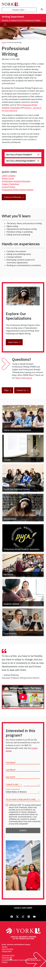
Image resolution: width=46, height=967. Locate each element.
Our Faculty (8, 574)
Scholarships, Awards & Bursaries (16, 181)
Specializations (10, 518)
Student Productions (10, 184)
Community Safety (8, 955)
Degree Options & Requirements (17, 430)
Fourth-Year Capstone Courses (17, 489)
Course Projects (8, 187)
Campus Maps (7, 951)
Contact (4, 947)
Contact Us (22, 390)
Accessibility (6, 960)
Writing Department (13, 16)
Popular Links (18, 10)
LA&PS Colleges (8, 175)
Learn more (13, 342)
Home (4, 42)
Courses (7, 459)
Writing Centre (8, 178)
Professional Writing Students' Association (21, 549)
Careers (4, 962)
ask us (29, 378)
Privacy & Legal (7, 958)
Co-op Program (10, 633)
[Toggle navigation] (5, 24)
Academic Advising (11, 604)
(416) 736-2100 (7, 949)
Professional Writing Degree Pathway (17, 189)
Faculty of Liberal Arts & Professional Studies (21, 20)
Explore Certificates (13, 197)
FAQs (17, 378)
